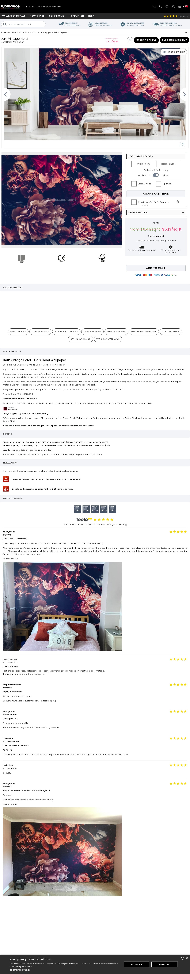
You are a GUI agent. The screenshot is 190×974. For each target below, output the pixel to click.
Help (91, 16)
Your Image (37, 16)
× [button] (187, 958)
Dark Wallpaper (92, 331)
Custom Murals (170, 331)
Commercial (56, 16)
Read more (27, 966)
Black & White (144, 183)
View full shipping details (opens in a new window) (27, 450)
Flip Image (168, 183)
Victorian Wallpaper (107, 338)
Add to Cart (156, 268)
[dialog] (95, 964)
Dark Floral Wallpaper (144, 331)
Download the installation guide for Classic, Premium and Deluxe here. (46, 479)
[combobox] (182, 958)
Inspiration (76, 16)
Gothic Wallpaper (81, 338)
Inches (165, 175)
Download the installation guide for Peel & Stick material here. (42, 489)
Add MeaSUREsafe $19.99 (155, 203)
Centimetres (144, 175)
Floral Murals (18, 331)
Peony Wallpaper (116, 331)
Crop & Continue (156, 193)
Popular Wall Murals (66, 331)
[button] (65, 970)
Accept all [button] (136, 964)
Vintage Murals (40, 331)
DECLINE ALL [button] (165, 964)
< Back (186, 32)
